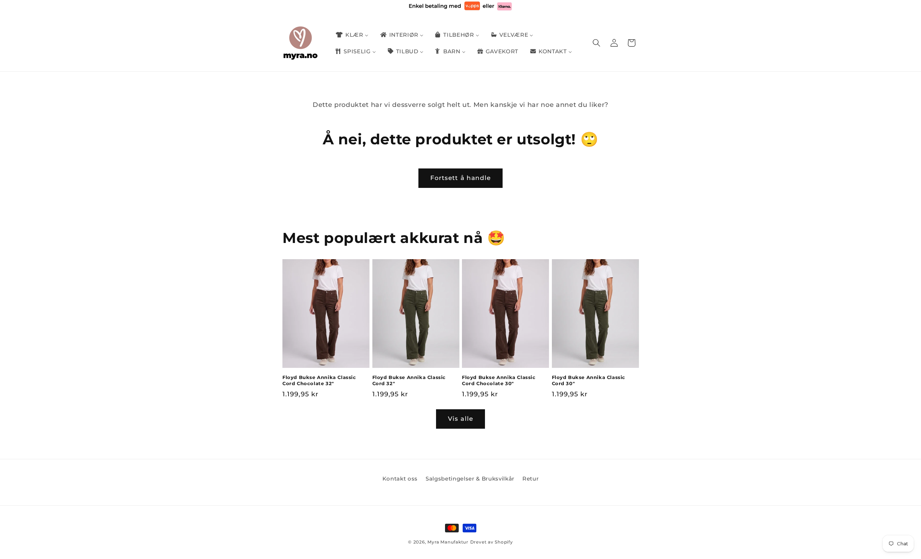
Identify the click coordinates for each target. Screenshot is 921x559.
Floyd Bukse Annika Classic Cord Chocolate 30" (499, 380)
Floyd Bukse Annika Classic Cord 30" (589, 380)
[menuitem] (351, 35)
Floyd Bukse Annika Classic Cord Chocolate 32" (319, 380)
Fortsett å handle (460, 177)
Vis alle (460, 418)
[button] (596, 42)
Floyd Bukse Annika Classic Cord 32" (409, 380)
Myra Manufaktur (447, 542)
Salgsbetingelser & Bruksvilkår (470, 478)
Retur (530, 478)
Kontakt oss (400, 478)
